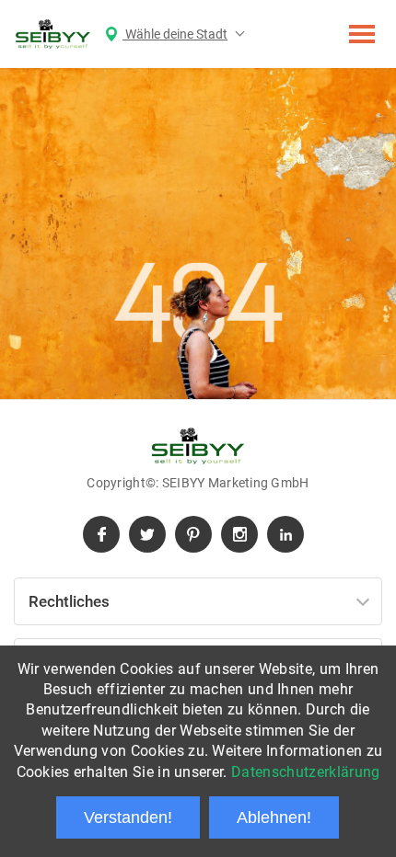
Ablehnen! (274, 817)
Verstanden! (128, 817)
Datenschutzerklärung (305, 772)
